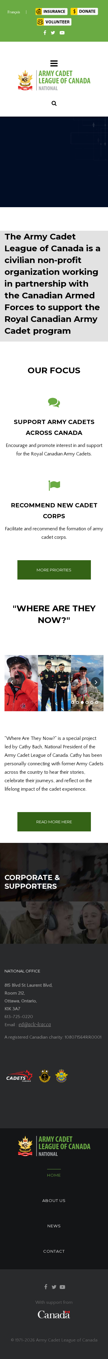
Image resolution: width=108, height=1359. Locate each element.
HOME (54, 1175)
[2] (77, 702)
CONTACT (54, 1251)
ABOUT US (54, 1200)
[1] (72, 702)
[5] (91, 702)
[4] (87, 702)
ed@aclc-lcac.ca (35, 1024)
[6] (96, 702)
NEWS (54, 1225)
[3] (82, 702)
